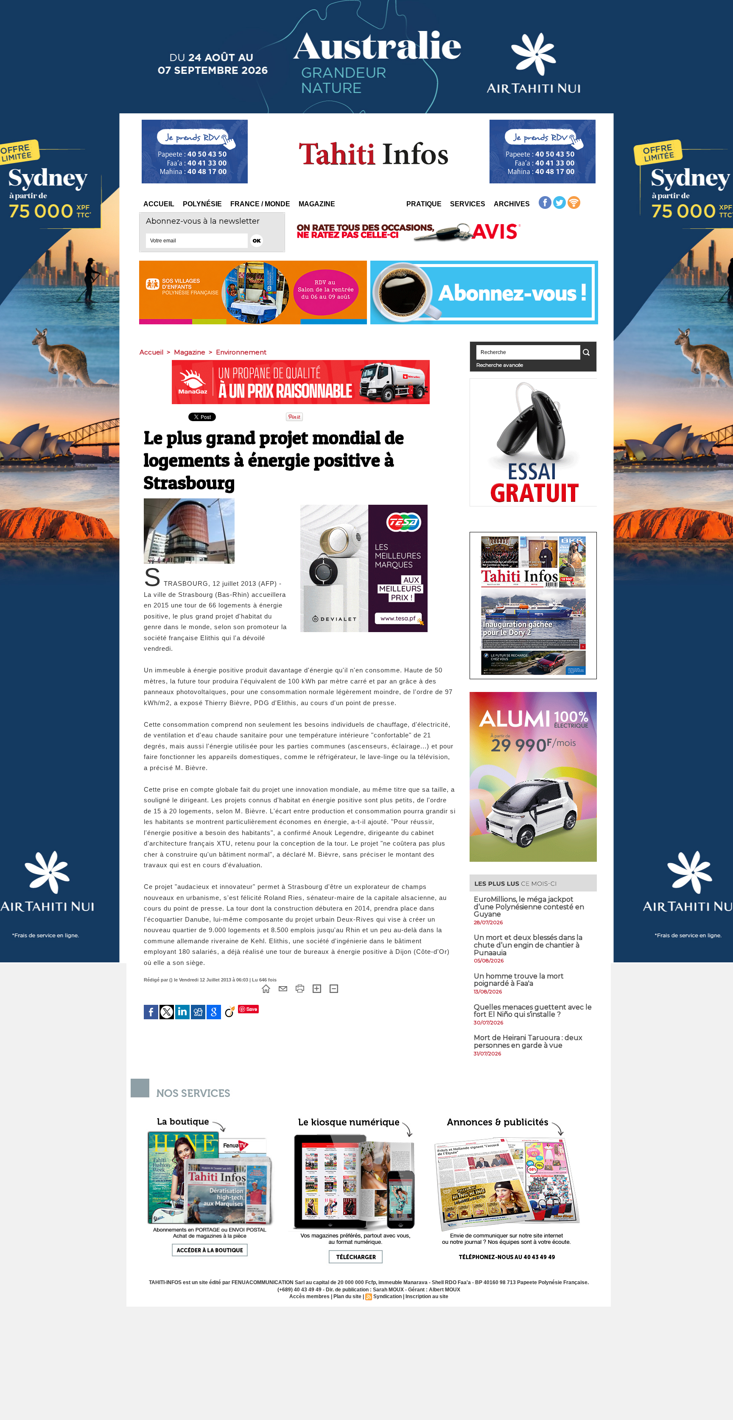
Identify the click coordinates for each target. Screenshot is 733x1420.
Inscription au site (427, 1296)
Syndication (387, 1296)
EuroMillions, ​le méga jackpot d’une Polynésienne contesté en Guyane (529, 906)
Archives (512, 204)
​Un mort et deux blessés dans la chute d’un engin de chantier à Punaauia (528, 945)
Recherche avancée (499, 365)
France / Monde (260, 204)
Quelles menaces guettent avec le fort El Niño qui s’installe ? (533, 1011)
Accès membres (309, 1296)
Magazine (317, 204)
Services (467, 204)
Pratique (424, 204)
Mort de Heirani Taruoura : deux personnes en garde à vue (528, 1041)
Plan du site (347, 1296)
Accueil (158, 204)
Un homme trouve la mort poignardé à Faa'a (519, 980)
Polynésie (202, 204)
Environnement (241, 352)
